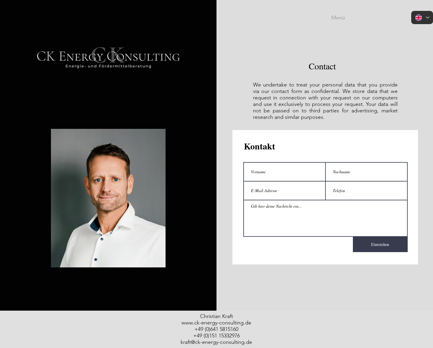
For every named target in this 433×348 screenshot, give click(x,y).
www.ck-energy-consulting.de (216, 322)
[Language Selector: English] (422, 17)
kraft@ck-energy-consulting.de (216, 342)
